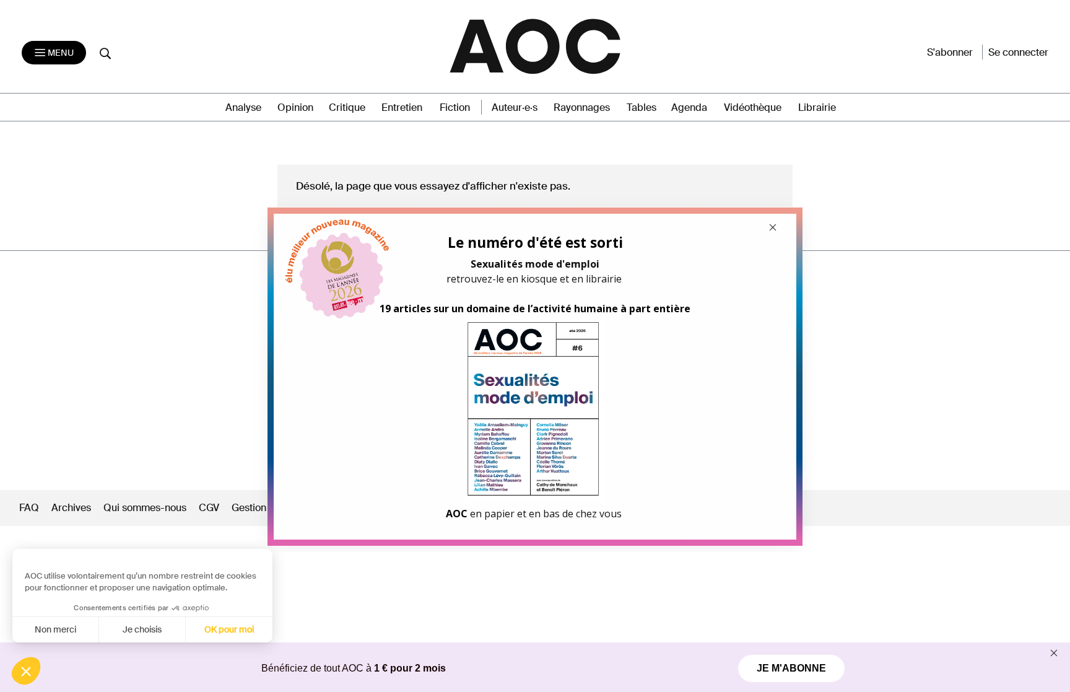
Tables (641, 107)
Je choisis (142, 629)
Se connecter (1018, 52)
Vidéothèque (752, 107)
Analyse (243, 107)
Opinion (295, 107)
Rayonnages (582, 107)
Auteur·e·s (514, 107)
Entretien (401, 107)
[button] (26, 671)
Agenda (689, 107)
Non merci (55, 629)
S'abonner (950, 52)
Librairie (817, 107)
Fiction (455, 107)
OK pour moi (229, 629)
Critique (347, 107)
